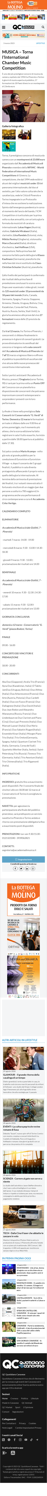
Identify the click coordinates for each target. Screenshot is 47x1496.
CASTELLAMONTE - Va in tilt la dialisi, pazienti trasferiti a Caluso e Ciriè (31, 1300)
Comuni (5, 1411)
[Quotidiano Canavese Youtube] (26, 1439)
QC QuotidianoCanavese (28, 1466)
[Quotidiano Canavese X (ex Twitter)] (9, 1439)
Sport (17, 1407)
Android (18, 1388)
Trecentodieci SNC (17, 1477)
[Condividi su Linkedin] (27, 868)
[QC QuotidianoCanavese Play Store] (4, 1452)
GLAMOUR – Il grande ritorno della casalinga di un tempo (21, 1076)
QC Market (7, 1407)
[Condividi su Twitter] (21, 868)
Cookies (32, 1423)
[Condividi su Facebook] (15, 868)
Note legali (7, 1427)
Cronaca (14, 1398)
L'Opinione (28, 1407)
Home (5, 1398)
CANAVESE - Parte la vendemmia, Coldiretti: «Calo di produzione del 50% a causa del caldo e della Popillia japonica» (31, 1329)
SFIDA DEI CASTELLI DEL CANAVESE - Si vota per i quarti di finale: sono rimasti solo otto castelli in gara (31, 1314)
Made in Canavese (10, 1403)
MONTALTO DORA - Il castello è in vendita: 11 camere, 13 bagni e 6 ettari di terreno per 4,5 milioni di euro (31, 1286)
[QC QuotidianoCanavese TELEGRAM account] (37, 1439)
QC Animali (27, 1403)
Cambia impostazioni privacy (28, 1427)
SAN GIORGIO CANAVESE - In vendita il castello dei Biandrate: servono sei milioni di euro (30, 1343)
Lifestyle (40, 43)
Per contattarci (9, 1423)
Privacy (22, 1423)
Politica (24, 1398)
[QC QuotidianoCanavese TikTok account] (31, 1439)
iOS (11, 1388)
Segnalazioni (18, 1411)
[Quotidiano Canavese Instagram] (20, 1439)
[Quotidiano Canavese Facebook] (14, 1439)
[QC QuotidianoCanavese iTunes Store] (13, 1452)
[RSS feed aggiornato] (3, 1439)
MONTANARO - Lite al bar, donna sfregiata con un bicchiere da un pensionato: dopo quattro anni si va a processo (30, 1271)
